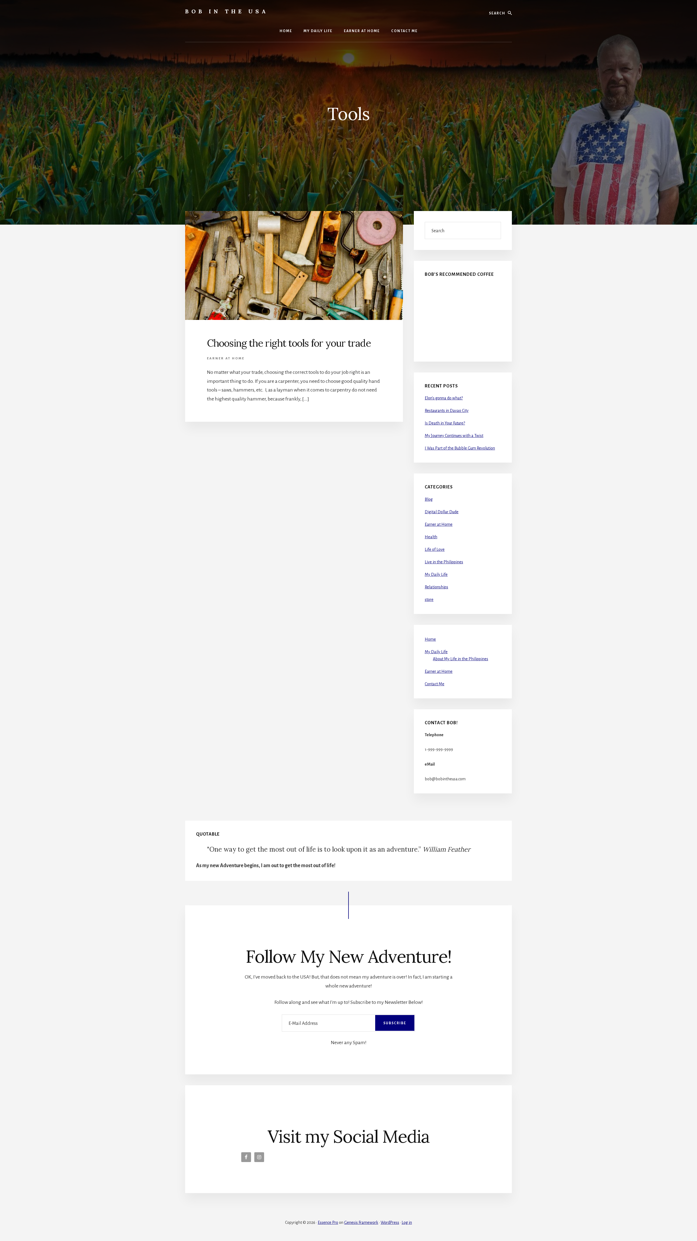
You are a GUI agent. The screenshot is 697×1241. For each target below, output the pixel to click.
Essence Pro (328, 1222)
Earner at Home (225, 358)
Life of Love (435, 549)
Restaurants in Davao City (447, 410)
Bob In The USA (226, 11)
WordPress (390, 1222)
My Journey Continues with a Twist (454, 435)
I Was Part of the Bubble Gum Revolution (460, 448)
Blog (429, 499)
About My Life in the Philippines (460, 659)
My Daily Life (436, 574)
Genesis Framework (361, 1222)
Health (431, 537)
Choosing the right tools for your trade (289, 343)
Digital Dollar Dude (441, 512)
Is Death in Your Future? (445, 423)
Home (430, 639)
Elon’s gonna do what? (444, 398)
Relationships (436, 587)
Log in (407, 1222)
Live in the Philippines (444, 562)
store (429, 599)
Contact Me (434, 684)
